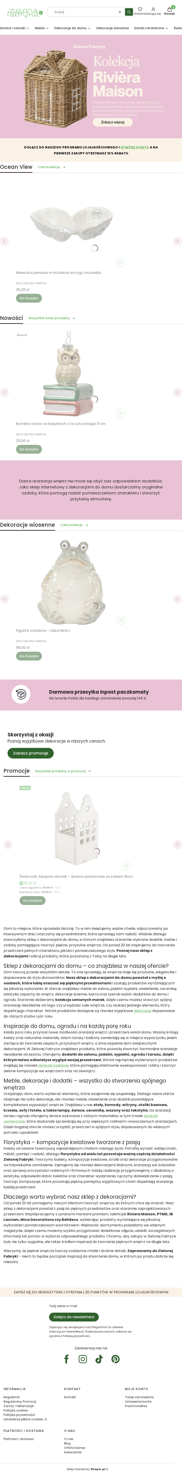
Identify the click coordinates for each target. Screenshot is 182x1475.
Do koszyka (29, 298)
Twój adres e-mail (63, 1306)
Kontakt (70, 1397)
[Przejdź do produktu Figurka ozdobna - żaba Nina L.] (71, 582)
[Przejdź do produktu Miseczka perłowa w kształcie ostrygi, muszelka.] (71, 224)
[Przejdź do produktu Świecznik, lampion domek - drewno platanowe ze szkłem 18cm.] (76, 828)
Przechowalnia (136, 1406)
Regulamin (12, 1397)
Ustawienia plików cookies (24, 1419)
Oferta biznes (74, 1448)
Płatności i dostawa (19, 1439)
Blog (67, 1443)
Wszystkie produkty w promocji (60, 771)
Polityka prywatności (19, 1415)
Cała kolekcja (49, 167)
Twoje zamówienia (139, 1397)
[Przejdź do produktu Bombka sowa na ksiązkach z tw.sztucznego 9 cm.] (71, 375)
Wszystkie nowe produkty (49, 318)
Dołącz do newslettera (74, 1316)
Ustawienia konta (138, 1401)
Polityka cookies (16, 1410)
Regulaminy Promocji (20, 1401)
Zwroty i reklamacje (19, 1406)
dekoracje (142, 1010)
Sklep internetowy (86, 1469)
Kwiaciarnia (72, 1452)
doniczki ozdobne (53, 1065)
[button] (129, 12)
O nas (68, 1439)
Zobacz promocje (30, 753)
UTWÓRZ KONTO (135, 147)
